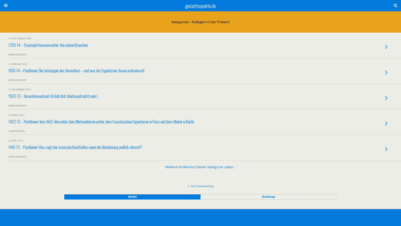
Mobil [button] (132, 197)
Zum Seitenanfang (201, 186)
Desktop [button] (268, 197)
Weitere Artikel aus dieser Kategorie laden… (200, 167)
